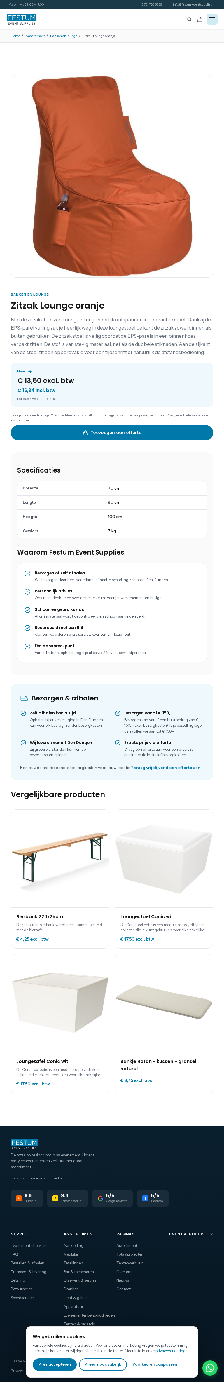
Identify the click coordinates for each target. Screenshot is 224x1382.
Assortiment (35, 36)
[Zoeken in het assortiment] (189, 19)
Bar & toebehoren (79, 1271)
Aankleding (73, 1245)
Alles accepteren (55, 1364)
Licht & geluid (76, 1297)
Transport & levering (28, 1271)
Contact (123, 1289)
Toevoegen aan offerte (115, 432)
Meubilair (71, 1254)
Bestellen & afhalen (27, 1263)
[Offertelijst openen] (200, 19)
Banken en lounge (63, 36)
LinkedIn (55, 1178)
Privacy (17, 1370)
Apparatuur (73, 1306)
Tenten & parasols (79, 1324)
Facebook (38, 1178)
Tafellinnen (73, 1263)
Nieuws (122, 1280)
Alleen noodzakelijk (103, 1364)
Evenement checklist (29, 1245)
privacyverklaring (170, 1350)
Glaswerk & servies (80, 1280)
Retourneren (22, 1289)
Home (15, 36)
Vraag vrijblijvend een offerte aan (167, 767)
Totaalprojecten (130, 1254)
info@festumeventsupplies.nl (194, 4)
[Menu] (212, 19)
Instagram (19, 1178)
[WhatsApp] (210, 1368)
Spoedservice (22, 1297)
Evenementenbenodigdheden (86, 1315)
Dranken (71, 1289)
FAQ (14, 1254)
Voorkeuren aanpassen (154, 1364)
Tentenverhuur (129, 1263)
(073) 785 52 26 (151, 4)
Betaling (18, 1280)
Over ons (124, 1271)
